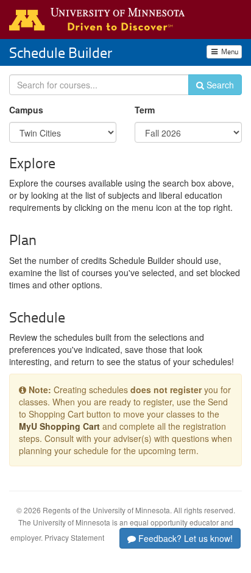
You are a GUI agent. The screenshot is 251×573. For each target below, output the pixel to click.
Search (219, 85)
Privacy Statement (74, 537)
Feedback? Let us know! (184, 538)
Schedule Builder (60, 52)
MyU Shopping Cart (59, 426)
